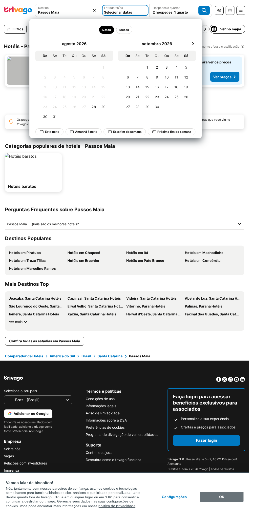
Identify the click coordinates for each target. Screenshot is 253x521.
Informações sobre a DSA (106, 420)
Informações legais (101, 406)
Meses (121, 30)
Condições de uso (100, 399)
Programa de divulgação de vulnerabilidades (122, 434)
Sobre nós (12, 449)
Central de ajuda (99, 452)
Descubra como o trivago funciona (113, 460)
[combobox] (68, 12)
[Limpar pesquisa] (94, 10)
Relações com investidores (25, 463)
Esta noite (49, 132)
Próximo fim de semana (171, 132)
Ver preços (222, 77)
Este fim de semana (124, 132)
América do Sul (62, 356)
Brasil (86, 356)
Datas (103, 30)
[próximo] (189, 44)
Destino (43, 8)
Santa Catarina (110, 356)
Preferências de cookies (105, 427)
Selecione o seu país (20, 391)
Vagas (9, 456)
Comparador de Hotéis (24, 356)
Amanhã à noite (83, 132)
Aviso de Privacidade (103, 413)
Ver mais (15, 322)
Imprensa (11, 470)
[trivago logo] (18, 10)
